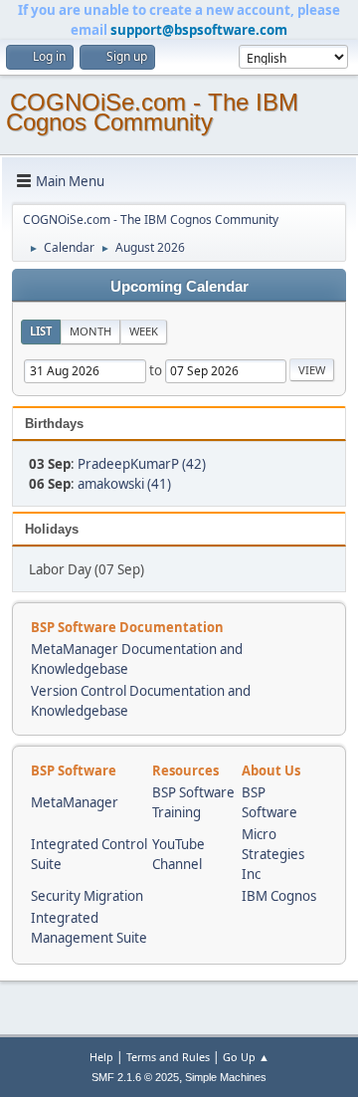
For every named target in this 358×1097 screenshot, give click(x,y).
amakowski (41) (124, 484)
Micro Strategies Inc (273, 854)
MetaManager (74, 802)
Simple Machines (226, 1077)
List (41, 331)
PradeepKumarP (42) (142, 464)
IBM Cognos (279, 896)
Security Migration (87, 896)
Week (143, 331)
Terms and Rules (168, 1056)
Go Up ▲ (246, 1056)
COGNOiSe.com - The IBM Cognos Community (152, 112)
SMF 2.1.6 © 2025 (135, 1077)
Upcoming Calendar (179, 287)
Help (101, 1056)
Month (90, 331)
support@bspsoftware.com (198, 30)
